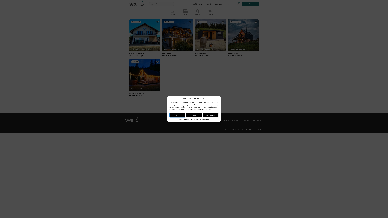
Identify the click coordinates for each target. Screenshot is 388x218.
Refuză (194, 115)
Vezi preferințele (210, 115)
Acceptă (177, 115)
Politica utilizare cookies (186, 119)
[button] (218, 98)
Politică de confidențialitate (201, 119)
